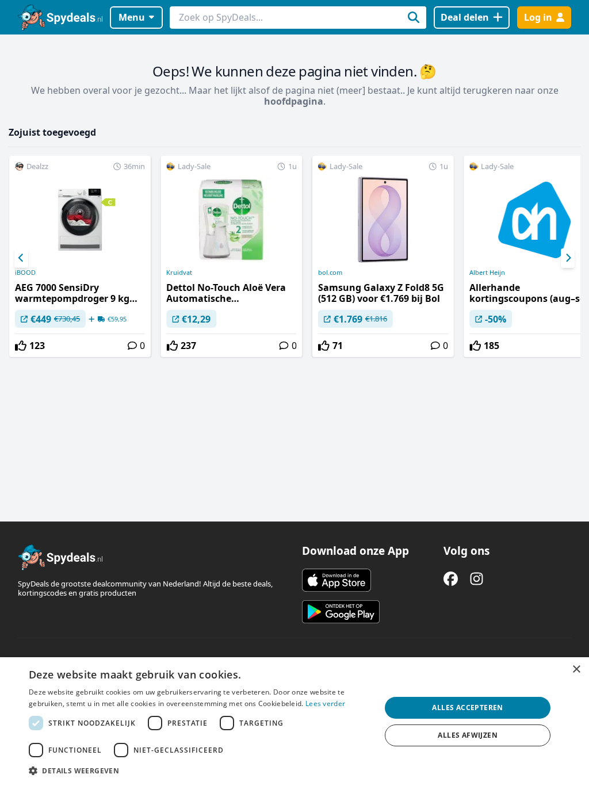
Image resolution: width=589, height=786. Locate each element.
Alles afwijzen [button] (468, 735)
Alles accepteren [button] (467, 707)
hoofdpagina (293, 101)
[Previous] (21, 258)
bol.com (330, 273)
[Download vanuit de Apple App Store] (336, 580)
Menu (131, 17)
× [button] (576, 669)
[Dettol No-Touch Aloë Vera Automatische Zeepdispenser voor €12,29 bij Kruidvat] (231, 256)
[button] (199, 770)
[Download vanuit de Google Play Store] (341, 611)
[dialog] (294, 721)
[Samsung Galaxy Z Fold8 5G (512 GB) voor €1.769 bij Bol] (383, 256)
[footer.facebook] (450, 579)
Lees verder (325, 703)
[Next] (568, 258)
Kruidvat (179, 273)
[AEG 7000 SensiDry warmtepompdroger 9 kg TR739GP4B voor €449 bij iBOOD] (80, 256)
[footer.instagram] (476, 579)
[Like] (20, 345)
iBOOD (25, 273)
